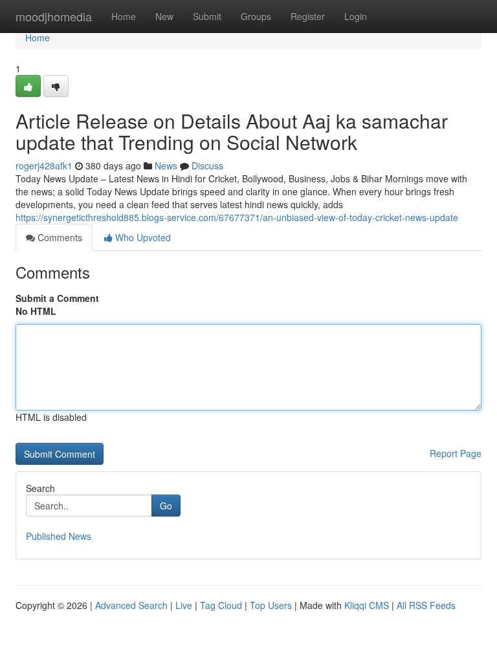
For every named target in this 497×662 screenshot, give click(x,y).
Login (355, 16)
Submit (207, 16)
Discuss (207, 165)
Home (123, 16)
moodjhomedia (54, 16)
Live (183, 605)
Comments (58, 237)
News (166, 165)
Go (166, 505)
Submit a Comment (57, 298)
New (164, 16)
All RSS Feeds (426, 605)
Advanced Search (131, 605)
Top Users (271, 605)
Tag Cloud (221, 605)
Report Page (455, 453)
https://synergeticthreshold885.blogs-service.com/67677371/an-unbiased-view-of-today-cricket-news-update (237, 217)
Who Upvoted (142, 237)
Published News (58, 535)
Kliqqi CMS (366, 605)
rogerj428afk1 (44, 165)
